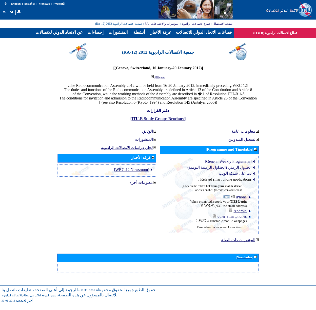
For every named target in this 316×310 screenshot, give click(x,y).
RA (147, 23)
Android (240, 211)
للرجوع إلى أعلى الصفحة (56, 289)
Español (29, 3)
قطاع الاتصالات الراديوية (196, 23)
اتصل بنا (8, 289)
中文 (4, 3)
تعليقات (24, 289)
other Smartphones (232, 216)
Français (44, 3)
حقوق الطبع (145, 289)
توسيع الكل (159, 77)
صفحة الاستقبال (223, 23)
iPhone (241, 197)
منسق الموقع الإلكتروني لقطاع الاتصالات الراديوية (29, 295)
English (16, 3)
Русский (59, 3)
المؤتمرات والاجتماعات (165, 23)
